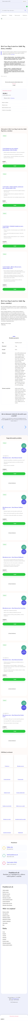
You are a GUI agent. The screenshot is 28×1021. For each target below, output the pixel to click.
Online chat (10, 847)
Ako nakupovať (5, 913)
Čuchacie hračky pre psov (7, 903)
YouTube (4, 935)
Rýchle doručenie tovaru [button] (6, 107)
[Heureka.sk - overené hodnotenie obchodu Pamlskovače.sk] (14, 118)
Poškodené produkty (6, 917)
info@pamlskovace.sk (12, 854)
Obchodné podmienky (7, 943)
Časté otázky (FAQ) (12, 862)
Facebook (4, 939)
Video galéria (5, 923)
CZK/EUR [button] (24, 1)
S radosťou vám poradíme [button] (6, 110)
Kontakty (4, 933)
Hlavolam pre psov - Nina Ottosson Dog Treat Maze (14, 608)
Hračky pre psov (6, 892)
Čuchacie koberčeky (6, 901)
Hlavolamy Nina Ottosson (7, 905)
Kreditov (12, 98)
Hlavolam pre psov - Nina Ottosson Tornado (12, 457)
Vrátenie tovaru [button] (4, 105)
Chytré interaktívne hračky (7, 899)
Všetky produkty (6, 890)
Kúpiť (14, 165)
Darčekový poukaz (6, 915)
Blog (3, 925)
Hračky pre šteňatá (6, 895)
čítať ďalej (13, 54)
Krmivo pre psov (17, 15)
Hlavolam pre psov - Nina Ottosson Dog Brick (13, 659)
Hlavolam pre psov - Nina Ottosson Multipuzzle (13, 557)
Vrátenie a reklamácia (7, 921)
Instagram (4, 937)
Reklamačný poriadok (7, 919)
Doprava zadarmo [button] (5, 102)
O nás (4, 931)
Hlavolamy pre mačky (7, 897)
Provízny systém (6, 941)
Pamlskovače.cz (4, 15)
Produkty (10, 15)
